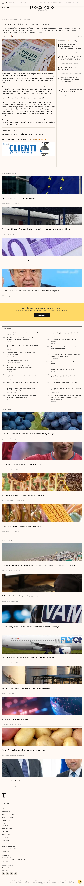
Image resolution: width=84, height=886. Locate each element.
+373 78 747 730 (6, 862)
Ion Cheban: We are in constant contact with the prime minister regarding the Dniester (21, 338)
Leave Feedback (42, 315)
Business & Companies (55, 3)
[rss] (3, 873)
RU (2, 867)
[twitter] (15, 873)
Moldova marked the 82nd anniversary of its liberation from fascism (64, 347)
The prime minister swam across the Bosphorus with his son (66, 362)
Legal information (8, 846)
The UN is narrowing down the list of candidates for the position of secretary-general (30, 291)
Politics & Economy (25, 3)
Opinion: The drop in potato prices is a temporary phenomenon (23, 750)
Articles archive (6, 843)
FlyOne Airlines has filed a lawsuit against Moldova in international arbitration (28, 657)
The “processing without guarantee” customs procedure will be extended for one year (64, 333)
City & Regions (69, 3)
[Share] (78, 36)
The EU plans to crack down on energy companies (19, 198)
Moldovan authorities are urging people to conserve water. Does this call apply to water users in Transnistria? (39, 565)
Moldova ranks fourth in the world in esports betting (22, 332)
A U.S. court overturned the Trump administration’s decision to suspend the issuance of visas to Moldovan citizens (66, 397)
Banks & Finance (40, 3)
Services (5, 832)
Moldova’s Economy (7, 806)
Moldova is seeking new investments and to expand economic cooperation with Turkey (71, 46)
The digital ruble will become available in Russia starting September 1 (21, 353)
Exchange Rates (6, 834)
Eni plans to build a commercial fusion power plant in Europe (22, 346)
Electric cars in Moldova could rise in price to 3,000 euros (71, 90)
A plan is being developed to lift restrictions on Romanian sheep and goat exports (21, 389)
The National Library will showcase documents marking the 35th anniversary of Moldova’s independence (21, 367)
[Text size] (81, 36)
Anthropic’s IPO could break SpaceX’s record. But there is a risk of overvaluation (65, 376)
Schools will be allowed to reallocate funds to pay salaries (65, 340)
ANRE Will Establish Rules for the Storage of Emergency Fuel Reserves (26, 688)
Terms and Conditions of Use (9, 849)
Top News (12, 3)
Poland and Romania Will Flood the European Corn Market (21, 526)
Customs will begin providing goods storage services (22, 382)
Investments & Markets (8, 817)
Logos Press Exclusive (7, 828)
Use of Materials (6, 851)
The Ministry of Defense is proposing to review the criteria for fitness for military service (22, 396)
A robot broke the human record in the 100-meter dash (21, 376)
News (6, 19)
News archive (5, 840)
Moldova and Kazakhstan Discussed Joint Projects (19, 781)
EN (5, 867)
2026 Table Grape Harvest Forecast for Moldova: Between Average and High (28, 434)
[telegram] (7, 873)
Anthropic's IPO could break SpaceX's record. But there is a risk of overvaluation (70, 79)
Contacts (5, 855)
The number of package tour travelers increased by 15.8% (66, 389)
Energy (3, 823)
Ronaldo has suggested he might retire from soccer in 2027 (22, 464)
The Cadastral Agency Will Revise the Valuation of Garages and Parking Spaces (66, 355)
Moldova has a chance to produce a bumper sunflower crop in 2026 (25, 495)
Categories (6, 803)
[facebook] (11, 873)
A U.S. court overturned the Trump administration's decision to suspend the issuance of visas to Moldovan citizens (71, 58)
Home (3, 19)
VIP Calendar (5, 837)
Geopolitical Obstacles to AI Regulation (62, 369)
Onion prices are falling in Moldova (17, 360)
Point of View (5, 825)
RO (9, 867)
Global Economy (6, 820)
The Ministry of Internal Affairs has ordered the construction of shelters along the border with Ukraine (36, 229)
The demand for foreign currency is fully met (17, 260)
